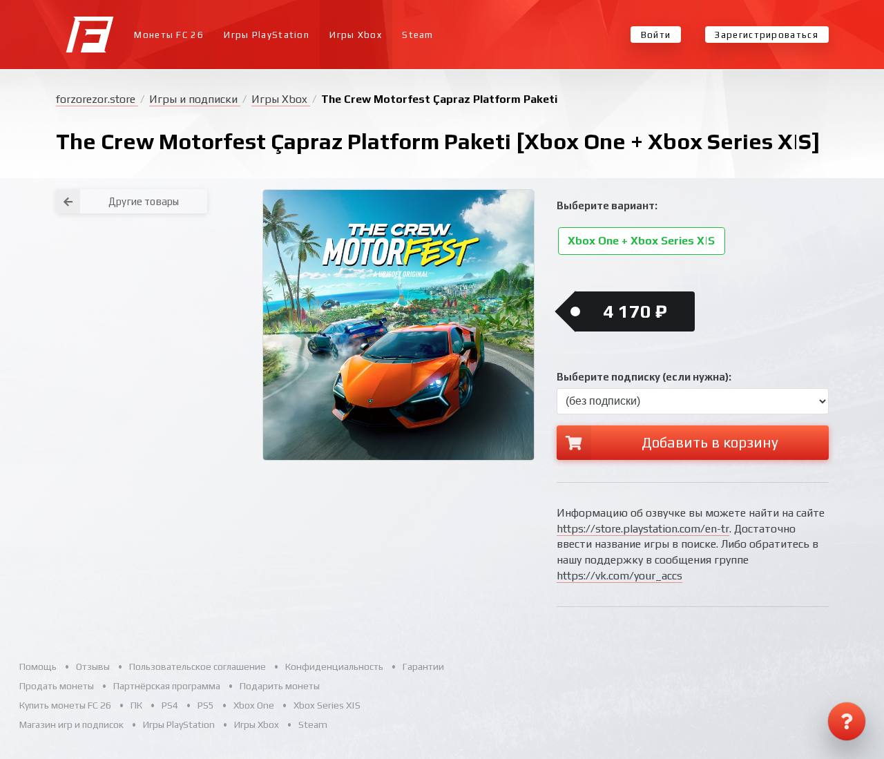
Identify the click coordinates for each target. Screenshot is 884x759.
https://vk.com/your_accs (619, 575)
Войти (656, 35)
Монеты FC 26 (169, 35)
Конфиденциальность (334, 666)
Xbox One (253, 705)
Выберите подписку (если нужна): (644, 377)
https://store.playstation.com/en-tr (643, 528)
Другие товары (143, 201)
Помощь (38, 666)
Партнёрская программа (166, 685)
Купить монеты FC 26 (65, 705)
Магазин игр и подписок (71, 724)
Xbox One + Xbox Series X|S (641, 241)
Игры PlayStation (266, 35)
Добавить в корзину (710, 442)
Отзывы (93, 666)
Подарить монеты (280, 685)
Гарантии (423, 666)
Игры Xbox (355, 35)
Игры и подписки (194, 99)
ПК (136, 705)
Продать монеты (56, 685)
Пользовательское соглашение (197, 666)
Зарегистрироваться (766, 35)
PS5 (206, 705)
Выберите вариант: (607, 205)
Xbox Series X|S (327, 705)
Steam (418, 35)
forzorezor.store (97, 99)
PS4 (170, 705)
